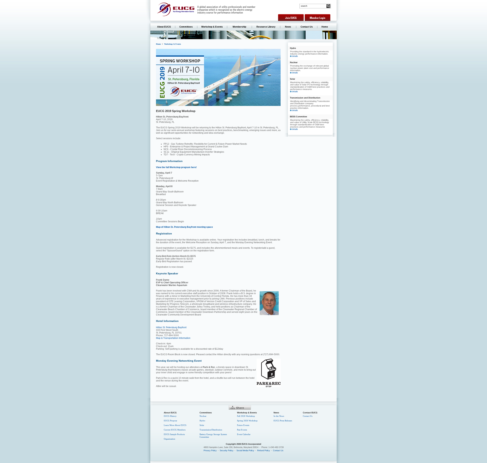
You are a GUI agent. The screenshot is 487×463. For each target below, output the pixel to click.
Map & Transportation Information (173, 338)
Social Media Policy (245, 450)
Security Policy (226, 450)
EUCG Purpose (170, 420)
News (288, 26)
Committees (186, 26)
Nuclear (203, 416)
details (295, 56)
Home (324, 26)
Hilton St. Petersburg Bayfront (171, 327)
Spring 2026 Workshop (247, 420)
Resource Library (265, 26)
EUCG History (170, 416)
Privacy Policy (210, 450)
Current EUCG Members (174, 430)
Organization (169, 439)
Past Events (242, 430)
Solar (202, 425)
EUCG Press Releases (283, 420)
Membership (239, 26)
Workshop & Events (212, 26)
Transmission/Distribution (211, 430)
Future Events (243, 425)
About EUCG (164, 26)
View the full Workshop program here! (176, 167)
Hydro (202, 420)
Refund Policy (263, 450)
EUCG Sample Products (174, 434)
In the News (279, 416)
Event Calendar (244, 434)
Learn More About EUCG (175, 425)
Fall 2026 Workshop (246, 416)
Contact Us (307, 26)
